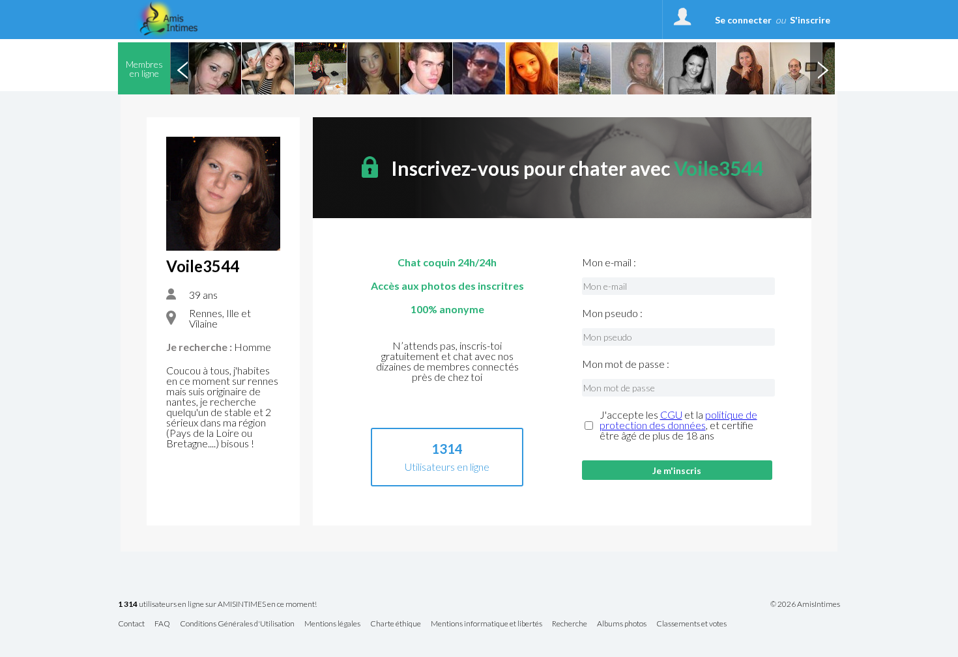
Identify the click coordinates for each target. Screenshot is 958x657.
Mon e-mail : (609, 262)
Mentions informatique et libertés (486, 624)
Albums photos (621, 624)
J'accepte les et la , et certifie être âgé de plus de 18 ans (678, 425)
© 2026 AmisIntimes (805, 604)
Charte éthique (395, 624)
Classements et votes (691, 624)
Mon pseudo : (612, 313)
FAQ (162, 624)
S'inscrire (810, 19)
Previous (182, 68)
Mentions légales (332, 624)
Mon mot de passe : (625, 364)
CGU (671, 414)
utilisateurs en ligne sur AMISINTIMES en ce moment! (217, 604)
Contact (131, 624)
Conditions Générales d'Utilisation (237, 624)
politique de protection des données (678, 419)
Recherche (569, 624)
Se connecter (743, 19)
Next (822, 68)
